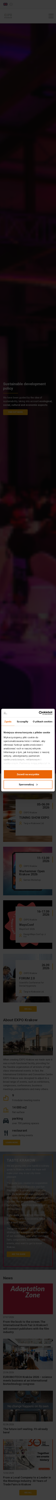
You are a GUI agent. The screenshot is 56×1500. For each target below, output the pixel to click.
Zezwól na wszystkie (28, 774)
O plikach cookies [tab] (42, 721)
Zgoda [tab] (7, 721)
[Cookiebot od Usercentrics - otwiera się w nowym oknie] (39, 713)
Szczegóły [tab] (22, 721)
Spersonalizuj (26, 784)
